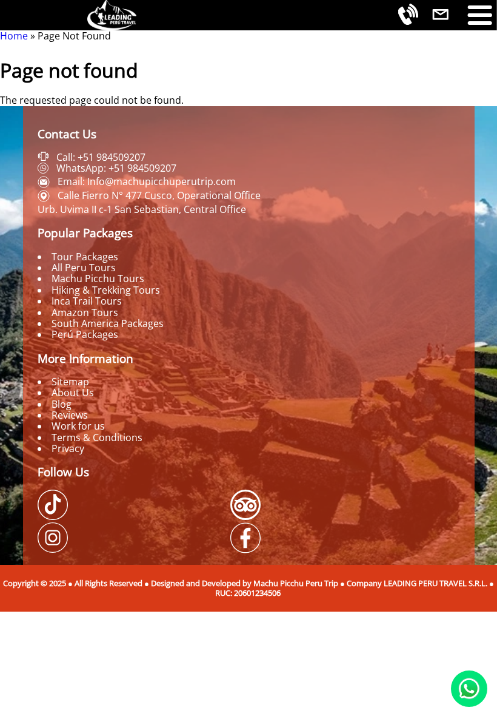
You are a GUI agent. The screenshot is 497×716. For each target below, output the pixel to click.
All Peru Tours (84, 267)
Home (14, 35)
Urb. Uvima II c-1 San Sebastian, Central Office (142, 209)
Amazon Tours (85, 312)
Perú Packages (85, 334)
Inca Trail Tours (87, 301)
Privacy (68, 448)
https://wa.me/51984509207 (469, 689)
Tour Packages (85, 256)
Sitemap (70, 381)
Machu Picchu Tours (98, 278)
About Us (73, 392)
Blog (62, 404)
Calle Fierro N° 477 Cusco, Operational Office (159, 195)
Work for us (78, 426)
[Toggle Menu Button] (480, 15)
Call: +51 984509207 (100, 157)
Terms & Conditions (97, 437)
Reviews (70, 415)
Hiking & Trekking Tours (106, 290)
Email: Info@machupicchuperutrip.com (147, 181)
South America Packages (108, 323)
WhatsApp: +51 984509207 (116, 168)
